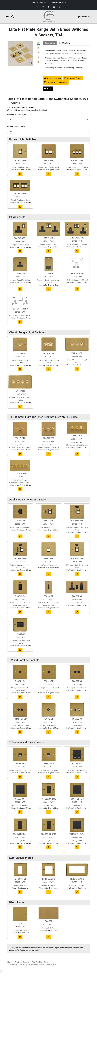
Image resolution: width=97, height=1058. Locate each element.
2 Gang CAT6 (77, 841)
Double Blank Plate (48, 928)
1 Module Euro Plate (20, 885)
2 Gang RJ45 (77, 805)
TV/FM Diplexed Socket (20, 726)
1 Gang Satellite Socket (48, 726)
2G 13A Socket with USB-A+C (77, 244)
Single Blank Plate (20, 930)
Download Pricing (74, 78)
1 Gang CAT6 (49, 841)
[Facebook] (48, 7)
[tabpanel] (66, 59)
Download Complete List (57, 82)
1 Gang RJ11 (20, 841)
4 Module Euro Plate (76, 885)
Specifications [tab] (64, 43)
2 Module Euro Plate (48, 885)
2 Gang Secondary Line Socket (77, 770)
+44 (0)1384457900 (39, 2)
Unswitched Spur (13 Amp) (20, 527)
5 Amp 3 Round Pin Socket (20, 280)
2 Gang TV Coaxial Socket (77, 688)
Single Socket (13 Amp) (20, 245)
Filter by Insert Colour (16, 126)
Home (9, 962)
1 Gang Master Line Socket (49, 770)
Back (49, 89)
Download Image (54, 78)
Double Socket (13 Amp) (48, 244)
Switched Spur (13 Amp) (48, 527)
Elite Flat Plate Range (40, 962)
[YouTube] (54, 7)
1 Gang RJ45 (48, 805)
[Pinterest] (43, 7)
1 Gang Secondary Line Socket (20, 770)
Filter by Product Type (16, 115)
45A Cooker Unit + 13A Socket (77, 603)
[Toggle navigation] (7, 16)
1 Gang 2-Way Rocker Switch (20, 167)
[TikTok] (60, 7)
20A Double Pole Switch (48, 565)
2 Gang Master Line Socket (20, 805)
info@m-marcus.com (59, 2)
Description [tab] (50, 43)
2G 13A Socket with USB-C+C (20, 315)
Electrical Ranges (22, 962)
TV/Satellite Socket (77, 726)
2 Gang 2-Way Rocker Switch (48, 167)
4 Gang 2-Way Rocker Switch (20, 200)
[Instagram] (37, 7)
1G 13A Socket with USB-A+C (77, 280)
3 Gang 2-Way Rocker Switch (77, 167)
